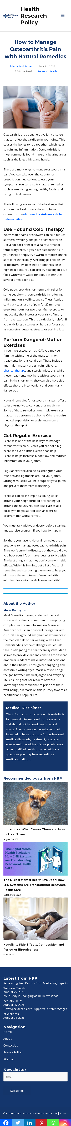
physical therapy (14, 370)
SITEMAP (64, 1113)
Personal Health (47, 71)
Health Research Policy (34, 16)
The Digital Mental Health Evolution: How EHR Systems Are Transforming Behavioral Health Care (35, 885)
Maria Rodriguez (21, 66)
